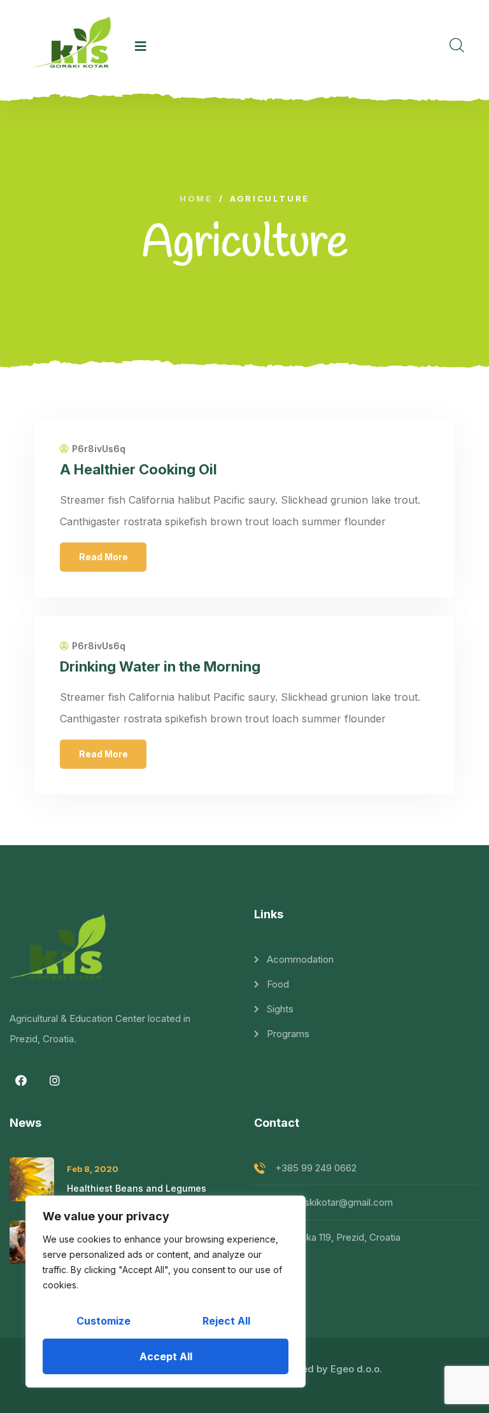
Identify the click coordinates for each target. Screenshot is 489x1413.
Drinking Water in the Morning (160, 666)
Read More (103, 556)
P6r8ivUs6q (98, 449)
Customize (103, 1320)
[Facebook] (21, 1080)
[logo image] (73, 46)
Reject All (226, 1320)
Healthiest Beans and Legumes (136, 1188)
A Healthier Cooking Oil (138, 469)
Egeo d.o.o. (356, 1369)
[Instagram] (54, 1080)
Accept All (165, 1356)
